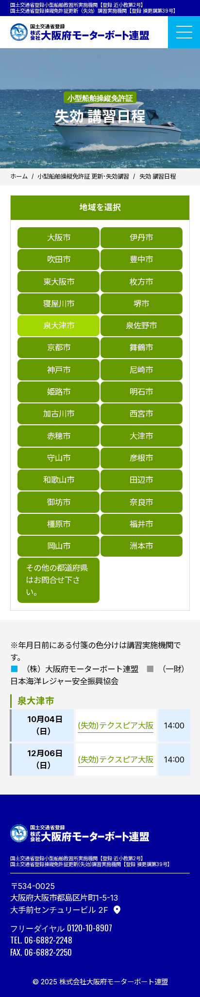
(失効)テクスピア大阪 (115, 725)
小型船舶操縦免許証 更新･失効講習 (83, 176)
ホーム (19, 176)
